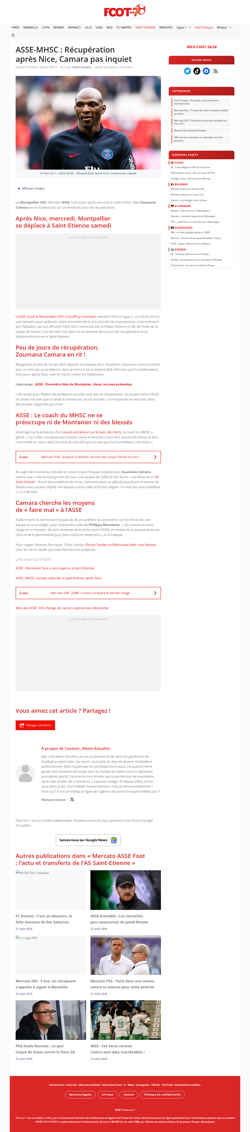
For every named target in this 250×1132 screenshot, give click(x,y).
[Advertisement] (88, 272)
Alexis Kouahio (96, 748)
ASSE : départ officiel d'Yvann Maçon (190, 243)
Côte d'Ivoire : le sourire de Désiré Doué (192, 265)
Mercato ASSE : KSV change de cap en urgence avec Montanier (62, 608)
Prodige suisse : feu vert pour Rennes (191, 178)
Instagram (142, 1085)
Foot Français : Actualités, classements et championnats (196, 102)
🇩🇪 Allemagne (181, 206)
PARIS (15, 27)
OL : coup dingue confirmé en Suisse (190, 167)
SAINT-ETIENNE (145, 27)
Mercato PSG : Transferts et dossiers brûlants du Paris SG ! (200, 122)
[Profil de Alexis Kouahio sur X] (72, 799)
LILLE (88, 27)
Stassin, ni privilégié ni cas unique (189, 200)
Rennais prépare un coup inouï (187, 194)
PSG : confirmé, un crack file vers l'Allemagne (195, 221)
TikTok (155, 1085)
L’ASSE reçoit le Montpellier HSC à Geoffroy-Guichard (56, 316)
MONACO (74, 27)
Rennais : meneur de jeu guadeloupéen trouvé (196, 237)
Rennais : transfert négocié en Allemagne (193, 216)
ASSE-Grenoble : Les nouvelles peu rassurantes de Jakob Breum (119, 919)
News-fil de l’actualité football (190, 130)
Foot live (71, 1085)
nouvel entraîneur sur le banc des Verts (91, 432)
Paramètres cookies (187, 1085)
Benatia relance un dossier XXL (187, 188)
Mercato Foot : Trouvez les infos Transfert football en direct (201, 112)
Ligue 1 (181, 27)
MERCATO (166, 27)
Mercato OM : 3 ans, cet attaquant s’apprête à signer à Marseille (46, 984)
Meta (131, 1085)
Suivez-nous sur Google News (84, 840)
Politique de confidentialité (162, 1094)
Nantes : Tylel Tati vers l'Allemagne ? (190, 210)
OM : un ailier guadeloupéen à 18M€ (190, 232)
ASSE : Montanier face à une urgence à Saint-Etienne (55, 568)
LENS (99, 27)
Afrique (222, 27)
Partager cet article (38, 725)
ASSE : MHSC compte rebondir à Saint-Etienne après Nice (59, 578)
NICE (109, 27)
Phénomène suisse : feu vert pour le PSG (193, 172)
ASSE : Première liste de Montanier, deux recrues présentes (83, 384)
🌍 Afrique (178, 249)
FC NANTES (124, 27)
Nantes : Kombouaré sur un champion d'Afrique (196, 259)
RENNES (58, 27)
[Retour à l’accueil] (125, 11)
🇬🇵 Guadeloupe (182, 227)
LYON (45, 27)
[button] (13, 35)
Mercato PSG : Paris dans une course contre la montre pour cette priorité (122, 984)
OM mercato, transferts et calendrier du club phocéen (198, 139)
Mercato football (89, 1085)
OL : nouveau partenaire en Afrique (190, 254)
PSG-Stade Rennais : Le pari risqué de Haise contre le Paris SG (45, 1049)
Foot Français (204, 27)
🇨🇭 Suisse (177, 162)
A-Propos (107, 1094)
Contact (128, 1094)
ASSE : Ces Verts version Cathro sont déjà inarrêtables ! (117, 1049)
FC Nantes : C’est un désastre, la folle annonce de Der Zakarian (44, 919)
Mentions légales (80, 1094)
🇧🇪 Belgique (179, 184)
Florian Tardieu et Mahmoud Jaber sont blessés (120, 544)
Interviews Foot (112, 1085)
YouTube (167, 1085)
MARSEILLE (30, 27)
